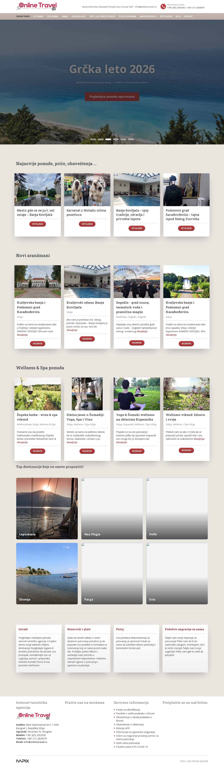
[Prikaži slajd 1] (93, 139)
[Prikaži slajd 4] (116, 139)
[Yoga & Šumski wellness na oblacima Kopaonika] (137, 394)
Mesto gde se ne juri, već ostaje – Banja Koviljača (35, 212)
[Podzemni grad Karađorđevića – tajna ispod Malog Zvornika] (186, 189)
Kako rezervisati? (148, 16)
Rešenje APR (123, 728)
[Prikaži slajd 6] (131, 139)
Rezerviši (37, 343)
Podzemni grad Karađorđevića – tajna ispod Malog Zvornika (182, 214)
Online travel (23, 16)
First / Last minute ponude (102, 16)
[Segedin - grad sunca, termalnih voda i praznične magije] (137, 281)
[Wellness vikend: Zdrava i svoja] (186, 394)
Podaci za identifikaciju (128, 709)
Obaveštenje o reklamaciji (130, 724)
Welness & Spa (78, 16)
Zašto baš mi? (166, 16)
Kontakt (188, 16)
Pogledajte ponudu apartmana (112, 96)
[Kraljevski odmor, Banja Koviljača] (87, 281)
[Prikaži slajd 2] (101, 139)
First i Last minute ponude (194, 761)
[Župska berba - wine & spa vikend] (37, 394)
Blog (178, 16)
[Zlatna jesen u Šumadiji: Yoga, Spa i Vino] (87, 394)
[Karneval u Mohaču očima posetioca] (87, 189)
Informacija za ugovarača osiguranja (135, 732)
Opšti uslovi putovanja (128, 742)
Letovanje (38, 16)
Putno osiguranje (127, 16)
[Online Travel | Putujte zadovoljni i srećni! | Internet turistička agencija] (36, 6)
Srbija (64, 16)
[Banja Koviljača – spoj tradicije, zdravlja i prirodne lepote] (137, 189)
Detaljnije (37, 224)
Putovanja (52, 16)
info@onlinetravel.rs (35, 742)
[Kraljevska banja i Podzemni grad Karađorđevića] (37, 281)
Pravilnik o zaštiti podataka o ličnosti (135, 713)
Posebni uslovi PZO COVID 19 (132, 746)
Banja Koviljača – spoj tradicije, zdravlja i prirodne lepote (132, 214)
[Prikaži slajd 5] (123, 139)
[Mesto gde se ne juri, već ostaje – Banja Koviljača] (37, 189)
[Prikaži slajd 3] (108, 139)
